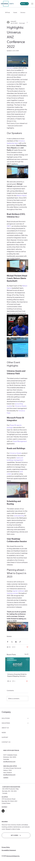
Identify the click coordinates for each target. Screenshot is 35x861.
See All (26, 654)
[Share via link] (20, 642)
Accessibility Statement (9, 850)
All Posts (7, 12)
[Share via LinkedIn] (16, 642)
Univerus (22, 12)
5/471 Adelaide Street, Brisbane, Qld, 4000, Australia (10, 757)
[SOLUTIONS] (28, 718)
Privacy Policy (6, 847)
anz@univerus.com (9, 761)
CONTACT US (6, 742)
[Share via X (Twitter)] (12, 642)
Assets (15, 12)
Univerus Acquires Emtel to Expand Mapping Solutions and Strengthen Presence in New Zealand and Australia (17, 675)
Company (6, 712)
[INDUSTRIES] (28, 723)
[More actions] (27, 22)
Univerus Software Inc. (13, 856)
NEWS (4, 732)
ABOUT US (5, 728)
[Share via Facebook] (7, 642)
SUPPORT (5, 737)
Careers (5, 777)
